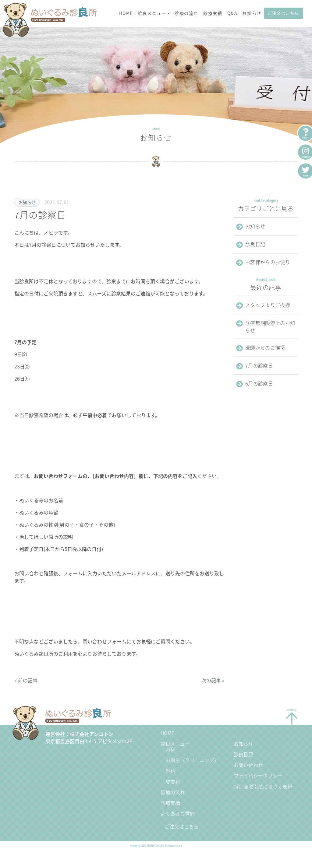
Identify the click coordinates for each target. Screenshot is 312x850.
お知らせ (251, 13)
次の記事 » (213, 680)
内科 (170, 749)
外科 (170, 770)
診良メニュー (152, 13)
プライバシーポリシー (258, 775)
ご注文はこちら (283, 13)
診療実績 (212, 13)
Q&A (232, 13)
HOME (126, 13)
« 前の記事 (25, 680)
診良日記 (243, 754)
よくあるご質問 (178, 813)
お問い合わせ (248, 764)
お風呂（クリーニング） (192, 760)
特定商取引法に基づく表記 (263, 786)
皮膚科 (172, 781)
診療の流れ (186, 13)
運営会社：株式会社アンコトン (79, 733)
